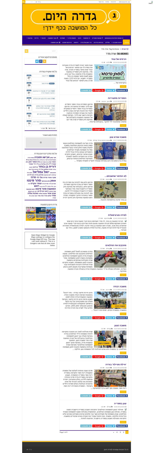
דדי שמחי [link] (32, 164)
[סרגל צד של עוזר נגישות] (150, 2)
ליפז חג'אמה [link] (47, 175)
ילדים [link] (108, 62)
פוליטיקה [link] (107, 218)
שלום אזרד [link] (47, 196)
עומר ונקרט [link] (36, 183)
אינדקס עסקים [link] (67, 42)
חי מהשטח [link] (86, 38)
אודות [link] (107, 2)
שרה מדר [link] (41, 196)
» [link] (113, 432)
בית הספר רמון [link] (34, 162)
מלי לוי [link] (40, 177)
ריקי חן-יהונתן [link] (32, 191)
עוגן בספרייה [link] (120, 403)
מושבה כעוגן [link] (120, 325)
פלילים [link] (107, 42)
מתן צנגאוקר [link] (45, 181)
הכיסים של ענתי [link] (118, 59)
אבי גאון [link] (53, 157)
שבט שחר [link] (51, 193)
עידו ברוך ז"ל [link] (49, 186)
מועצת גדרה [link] (72, 38)
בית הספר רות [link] (44, 162)
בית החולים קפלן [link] (34, 160)
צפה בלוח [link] (52, 128)
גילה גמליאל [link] (45, 164)
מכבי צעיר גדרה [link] (49, 177)
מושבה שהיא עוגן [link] (118, 137)
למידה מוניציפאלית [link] (117, 215)
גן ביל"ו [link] (38, 164)
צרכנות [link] (30, 38)
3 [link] (120, 432)
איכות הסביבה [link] (117, 42)
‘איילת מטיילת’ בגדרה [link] (115, 364)
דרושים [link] (76, 42)
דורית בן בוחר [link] (47, 166)
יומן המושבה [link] (54, 42)
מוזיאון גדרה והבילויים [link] (35, 175)
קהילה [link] (127, 42)
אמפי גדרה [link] (31, 157)
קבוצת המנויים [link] (96, 38)
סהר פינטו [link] (34, 180)
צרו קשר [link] (101, 2)
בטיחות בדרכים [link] (98, 42)
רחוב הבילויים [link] (43, 191)
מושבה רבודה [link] (119, 286)
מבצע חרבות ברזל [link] (104, 140)
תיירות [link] (36, 38)
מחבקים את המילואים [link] (115, 245)
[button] (44, 128)
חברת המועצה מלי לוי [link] (45, 169)
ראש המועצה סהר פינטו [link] (45, 187)
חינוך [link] (79, 38)
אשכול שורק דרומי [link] (50, 160)
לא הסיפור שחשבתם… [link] (115, 176)
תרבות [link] (44, 38)
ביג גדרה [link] (42, 160)
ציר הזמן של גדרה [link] (86, 42)
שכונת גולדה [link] (43, 193)
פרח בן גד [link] (42, 186)
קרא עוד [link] (123, 86)
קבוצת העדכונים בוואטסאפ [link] (113, 38)
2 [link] (123, 432)
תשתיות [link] (62, 38)
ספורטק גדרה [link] (52, 183)
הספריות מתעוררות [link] (117, 98)
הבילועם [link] (35, 167)
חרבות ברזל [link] (35, 169)
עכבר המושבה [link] (52, 38)
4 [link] (116, 432)
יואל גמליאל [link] (41, 172)
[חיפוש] (23, 1)
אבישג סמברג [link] (42, 157)
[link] (40, 2)
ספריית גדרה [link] (45, 183)
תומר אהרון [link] (34, 195)
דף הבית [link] (113, 2)
